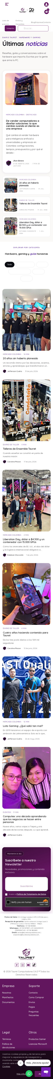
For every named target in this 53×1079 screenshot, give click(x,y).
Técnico (42, 264)
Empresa (39, 22)
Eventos (26, 278)
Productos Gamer (37, 1039)
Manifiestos (7, 997)
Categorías (10, 28)
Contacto (47, 22)
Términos (6, 1039)
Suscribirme (26, 886)
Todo (9, 264)
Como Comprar (36, 997)
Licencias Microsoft (38, 1044)
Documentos (8, 1002)
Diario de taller (25, 264)
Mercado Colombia (19, 271)
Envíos (32, 1002)
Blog (33, 22)
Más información (25, 1074)
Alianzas (38, 271)
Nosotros (6, 992)
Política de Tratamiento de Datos (31, 894)
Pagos (32, 1007)
